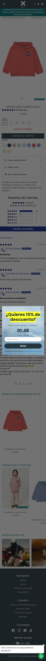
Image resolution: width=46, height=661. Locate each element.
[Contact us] (41, 656)
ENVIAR (23, 346)
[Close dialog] (41, 308)
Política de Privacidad (28, 351)
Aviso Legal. (38, 351)
